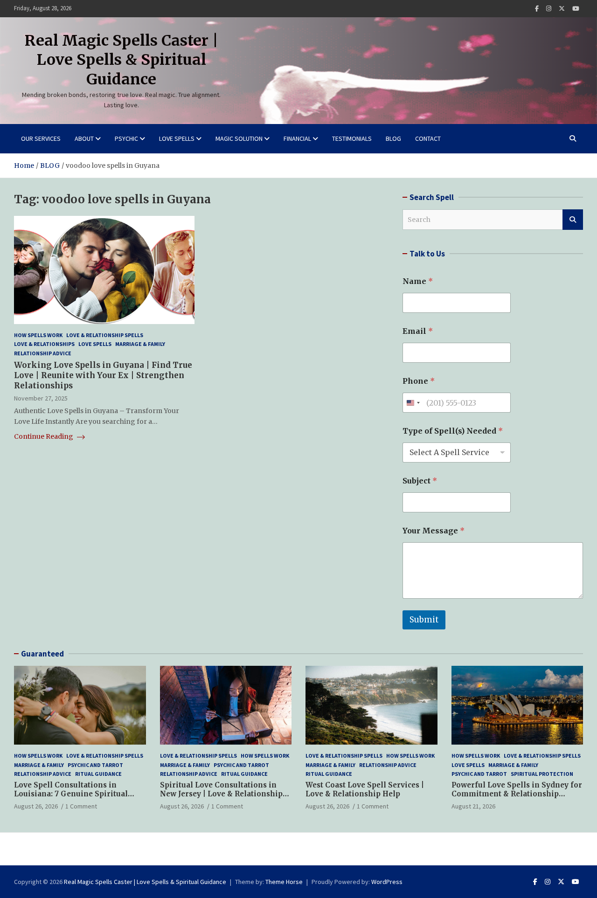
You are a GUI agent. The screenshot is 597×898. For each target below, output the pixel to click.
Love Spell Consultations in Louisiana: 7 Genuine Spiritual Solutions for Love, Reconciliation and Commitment (77, 799)
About (84, 138)
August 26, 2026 (36, 806)
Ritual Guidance (98, 773)
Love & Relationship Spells (104, 335)
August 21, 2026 (473, 806)
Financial (297, 138)
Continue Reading (44, 436)
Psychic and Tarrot (95, 764)
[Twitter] (562, 8)
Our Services (41, 138)
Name (418, 281)
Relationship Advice (42, 353)
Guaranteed (42, 654)
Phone (419, 381)
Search (572, 219)
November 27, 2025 (41, 398)
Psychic (126, 138)
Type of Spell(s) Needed (453, 431)
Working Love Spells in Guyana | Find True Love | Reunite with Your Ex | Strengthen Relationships (103, 375)
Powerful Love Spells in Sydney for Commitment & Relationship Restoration (516, 794)
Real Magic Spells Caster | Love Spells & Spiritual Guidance (121, 60)
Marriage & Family (140, 344)
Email (418, 331)
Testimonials (352, 138)
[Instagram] (548, 8)
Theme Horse (284, 881)
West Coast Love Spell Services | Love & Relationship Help (364, 790)
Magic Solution (239, 138)
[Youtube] (576, 8)
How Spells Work (38, 335)
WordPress (387, 881)
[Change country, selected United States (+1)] (413, 403)
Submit (424, 620)
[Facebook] (536, 8)
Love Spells (176, 138)
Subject (420, 481)
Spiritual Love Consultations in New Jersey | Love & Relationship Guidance (221, 794)
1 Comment (81, 806)
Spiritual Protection (542, 773)
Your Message (434, 530)
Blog (393, 138)
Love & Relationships (44, 344)
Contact (428, 138)
